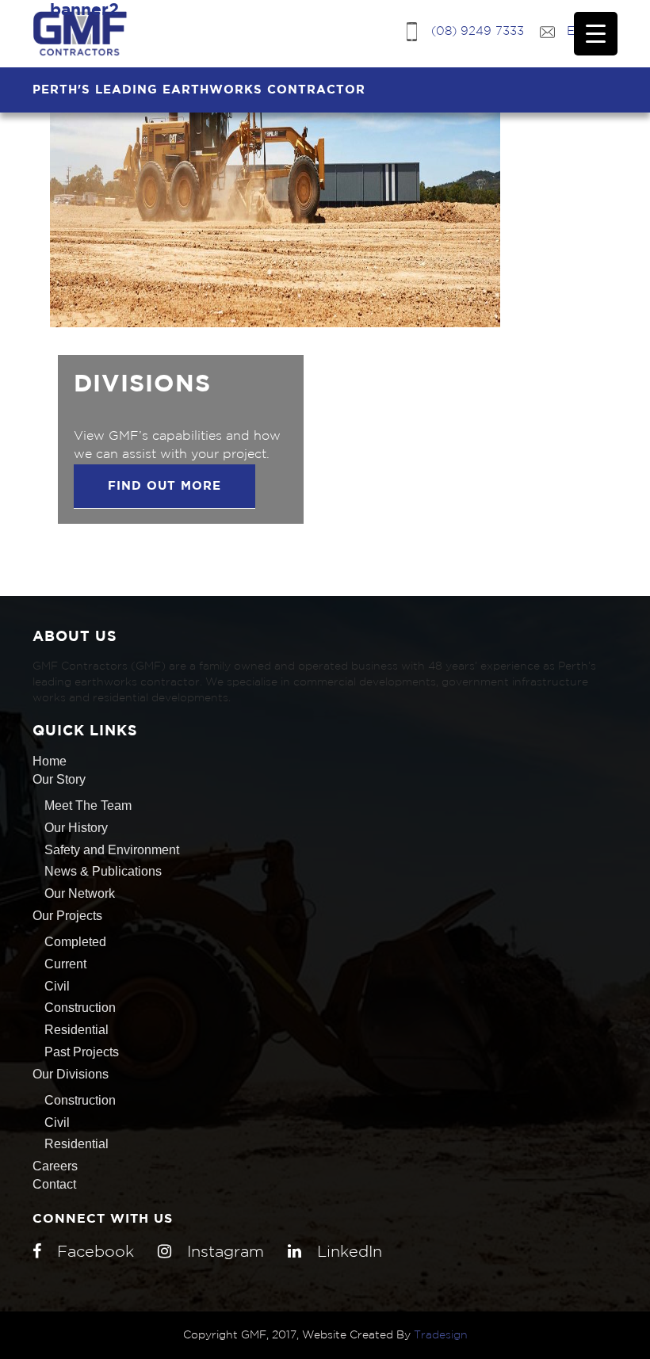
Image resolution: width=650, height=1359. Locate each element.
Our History (76, 827)
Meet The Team (88, 805)
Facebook (95, 1252)
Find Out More (164, 486)
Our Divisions (70, 1074)
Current (65, 964)
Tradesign (441, 1335)
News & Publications (103, 871)
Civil (57, 986)
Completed (75, 942)
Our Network (79, 893)
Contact (54, 1184)
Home (49, 761)
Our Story (59, 779)
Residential (76, 1029)
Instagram (225, 1252)
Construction (80, 1007)
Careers (55, 1166)
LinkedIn (349, 1252)
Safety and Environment (111, 850)
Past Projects (81, 1052)
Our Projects (67, 915)
